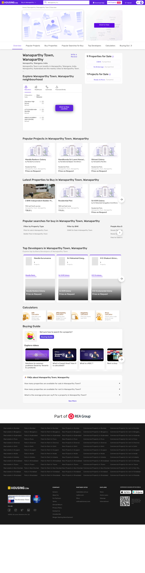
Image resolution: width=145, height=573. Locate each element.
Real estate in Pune (11, 439)
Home (24, 7)
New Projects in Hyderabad (71, 435)
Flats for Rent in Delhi (48, 446)
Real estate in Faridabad (12, 472)
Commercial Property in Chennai (95, 443)
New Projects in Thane (70, 464)
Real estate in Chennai (12, 443)
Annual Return (57, 504)
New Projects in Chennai (71, 443)
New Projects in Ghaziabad (71, 475)
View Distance (39, 96)
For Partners (57, 498)
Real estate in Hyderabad (12, 435)
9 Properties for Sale (99, 56)
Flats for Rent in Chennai (50, 443)
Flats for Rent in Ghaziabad (50, 475)
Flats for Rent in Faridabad (50, 472)
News (102, 492)
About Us (56, 495)
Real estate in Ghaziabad (12, 475)
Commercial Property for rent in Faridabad (125, 472)
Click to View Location (104, 26)
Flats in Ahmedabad (31, 461)
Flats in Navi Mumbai (31, 468)
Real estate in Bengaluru (12, 432)
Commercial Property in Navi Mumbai (96, 468)
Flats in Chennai (30, 443)
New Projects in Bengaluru (71, 432)
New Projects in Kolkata (70, 457)
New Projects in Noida (70, 453)
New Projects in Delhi (69, 446)
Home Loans (104, 495)
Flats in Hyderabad (30, 435)
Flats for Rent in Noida (49, 453)
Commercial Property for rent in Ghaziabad (125, 475)
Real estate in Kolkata (11, 457)
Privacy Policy (57, 508)
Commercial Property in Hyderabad (95, 435)
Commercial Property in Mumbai (94, 428)
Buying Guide (47, 337)
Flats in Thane (29, 464)
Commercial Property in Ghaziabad (95, 475)
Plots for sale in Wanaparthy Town (36, 230)
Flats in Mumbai (29, 428)
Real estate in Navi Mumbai (13, 468)
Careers (55, 492)
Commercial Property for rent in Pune (123, 439)
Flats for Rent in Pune (48, 439)
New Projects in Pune (69, 439)
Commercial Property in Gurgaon (95, 450)
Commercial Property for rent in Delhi (123, 446)
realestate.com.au (82, 492)
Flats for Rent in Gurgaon (50, 450)
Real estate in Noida (11, 453)
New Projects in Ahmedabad (72, 461)
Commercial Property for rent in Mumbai (124, 428)
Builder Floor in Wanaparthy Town (35, 234)
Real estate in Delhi (10, 446)
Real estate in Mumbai (11, 428)
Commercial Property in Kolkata (94, 457)
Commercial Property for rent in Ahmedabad (125, 461)
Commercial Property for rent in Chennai (124, 443)
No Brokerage (104, 67)
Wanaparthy (32, 7)
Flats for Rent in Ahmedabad (51, 461)
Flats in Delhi (29, 446)
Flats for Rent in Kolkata (49, 457)
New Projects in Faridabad (71, 472)
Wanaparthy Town (43, 7)
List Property (114, 2)
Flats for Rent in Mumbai (49, 428)
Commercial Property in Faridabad (95, 472)
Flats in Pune (29, 439)
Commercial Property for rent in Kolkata (124, 457)
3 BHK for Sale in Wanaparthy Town (79, 230)
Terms (55, 501)
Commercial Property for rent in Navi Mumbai (125, 468)
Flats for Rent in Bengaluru (50, 432)
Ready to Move (103, 80)
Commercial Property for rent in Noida (124, 453)
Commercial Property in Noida (94, 453)
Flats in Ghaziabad (30, 475)
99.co (78, 498)
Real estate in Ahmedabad (13, 461)
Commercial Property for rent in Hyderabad (125, 435)
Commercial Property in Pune (93, 439)
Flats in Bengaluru (30, 432)
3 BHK (104, 62)
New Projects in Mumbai (70, 428)
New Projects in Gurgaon (71, 450)
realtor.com (80, 495)
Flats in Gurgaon (30, 450)
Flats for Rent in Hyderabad (50, 435)
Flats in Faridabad (30, 472)
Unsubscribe (57, 514)
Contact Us (56, 511)
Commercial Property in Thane (94, 464)
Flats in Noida (29, 453)
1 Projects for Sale (97, 74)
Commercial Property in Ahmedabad (96, 461)
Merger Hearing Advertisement (61, 517)
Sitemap (102, 498)
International (104, 501)
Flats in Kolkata (29, 457)
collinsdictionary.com (83, 501)
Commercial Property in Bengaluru (95, 432)
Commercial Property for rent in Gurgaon (125, 450)
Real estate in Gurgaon (12, 450)
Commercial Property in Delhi (93, 446)
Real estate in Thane (11, 464)
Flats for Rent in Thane (49, 464)
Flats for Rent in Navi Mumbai (51, 468)
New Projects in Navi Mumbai (72, 468)
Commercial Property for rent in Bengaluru (125, 432)
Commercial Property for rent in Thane (124, 464)
